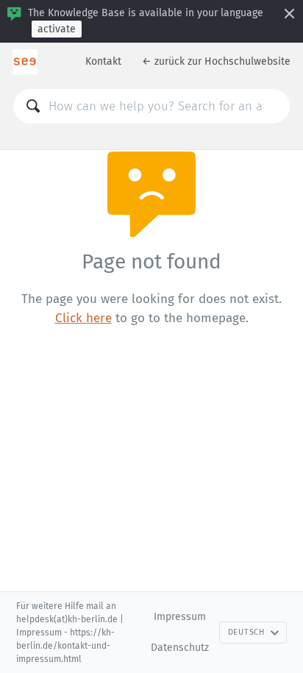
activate (57, 29)
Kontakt (103, 61)
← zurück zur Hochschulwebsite (216, 61)
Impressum (180, 616)
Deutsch (246, 632)
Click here (83, 318)
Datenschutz (180, 647)
